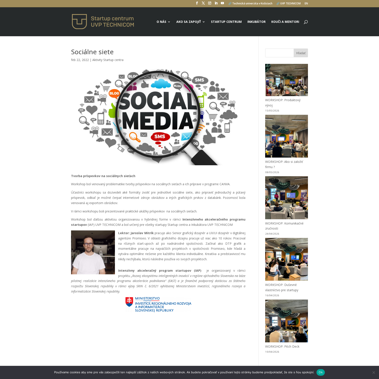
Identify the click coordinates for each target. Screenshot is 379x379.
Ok (321, 372)
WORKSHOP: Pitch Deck (282, 346)
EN (306, 3)
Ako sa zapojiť (188, 22)
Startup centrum (226, 22)
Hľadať (301, 53)
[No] (373, 372)
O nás (161, 22)
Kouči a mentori (285, 22)
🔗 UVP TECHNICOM (288, 3)
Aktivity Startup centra (107, 60)
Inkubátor (256, 22)
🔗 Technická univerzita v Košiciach (250, 3)
